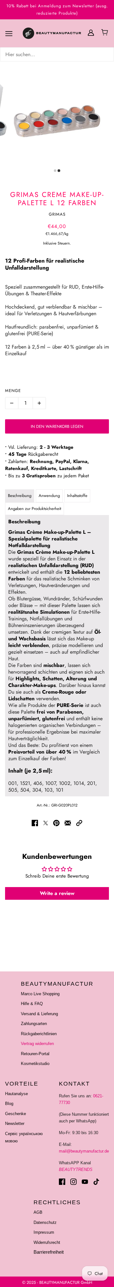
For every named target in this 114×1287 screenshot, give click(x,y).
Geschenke (15, 1113)
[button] (79, 822)
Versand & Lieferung (39, 1013)
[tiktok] (96, 1181)
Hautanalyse (16, 1093)
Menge (13, 391)
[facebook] (62, 1181)
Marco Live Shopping (40, 993)
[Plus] (39, 403)
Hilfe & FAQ (32, 1003)
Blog (9, 1103)
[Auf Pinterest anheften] (56, 822)
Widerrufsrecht (47, 1242)
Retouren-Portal (35, 1053)
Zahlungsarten (34, 1023)
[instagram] (73, 1181)
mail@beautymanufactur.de (84, 1151)
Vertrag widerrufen (37, 1043)
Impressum (44, 1232)
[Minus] (11, 403)
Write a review (57, 893)
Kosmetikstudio (35, 1063)
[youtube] (85, 1181)
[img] (57, 54)
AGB (38, 1212)
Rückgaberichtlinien (39, 1033)
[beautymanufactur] (59, 33)
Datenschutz (45, 1222)
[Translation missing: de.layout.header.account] (91, 32)
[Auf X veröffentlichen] (45, 822)
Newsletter (14, 1123)
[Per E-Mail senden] (68, 822)
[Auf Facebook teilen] (35, 822)
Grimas (57, 214)
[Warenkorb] (105, 33)
